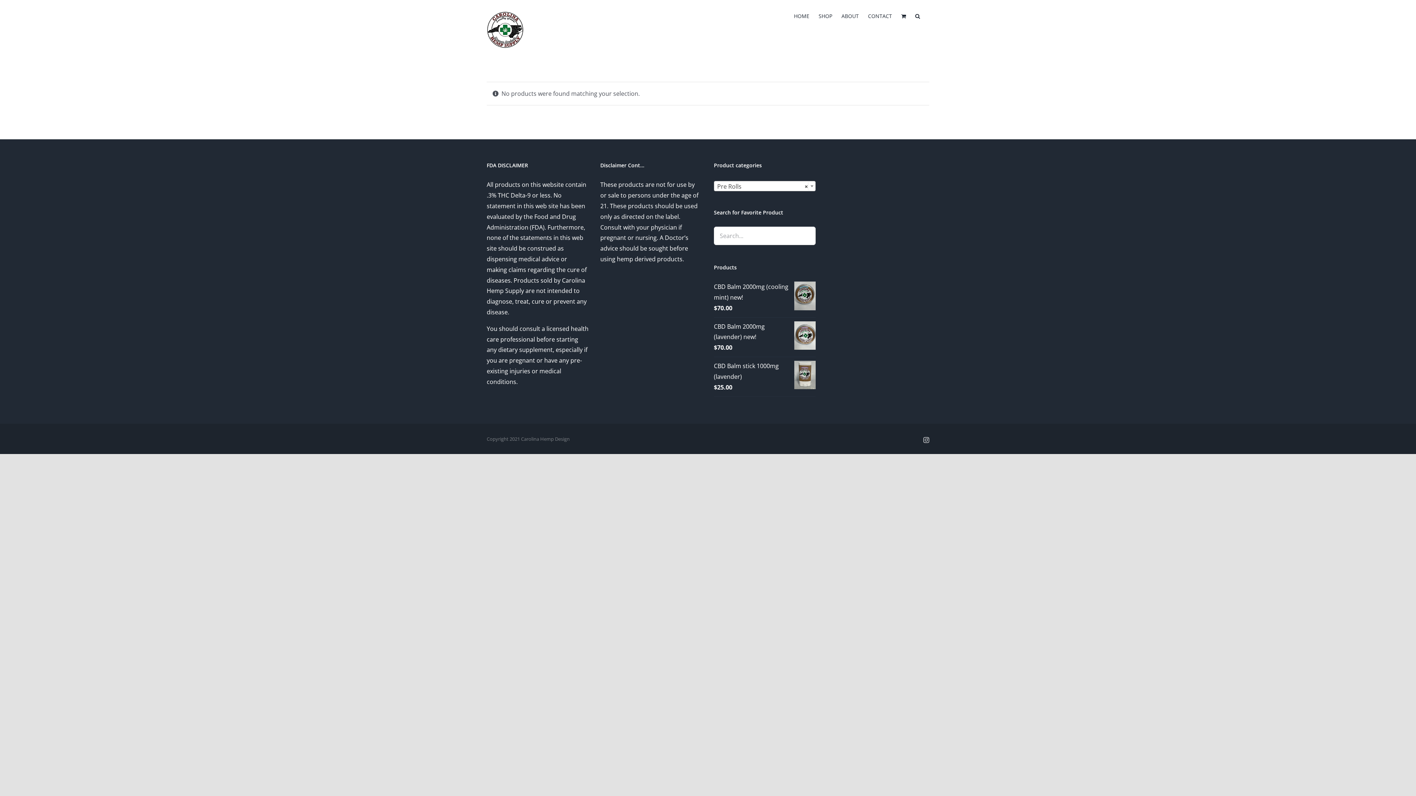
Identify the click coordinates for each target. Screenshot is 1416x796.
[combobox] (765, 186)
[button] (917, 15)
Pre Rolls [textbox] (762, 186)
